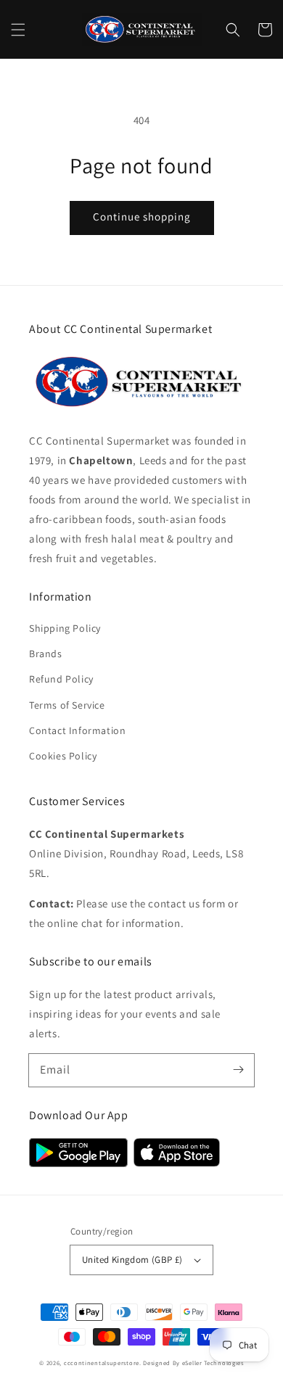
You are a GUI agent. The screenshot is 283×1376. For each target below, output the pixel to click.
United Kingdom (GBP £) (132, 1259)
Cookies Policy (63, 755)
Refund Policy (61, 678)
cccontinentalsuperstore (101, 1363)
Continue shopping (142, 216)
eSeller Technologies (213, 1363)
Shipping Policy (65, 628)
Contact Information (77, 730)
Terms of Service (67, 705)
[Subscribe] (238, 1070)
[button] (18, 30)
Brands (45, 653)
